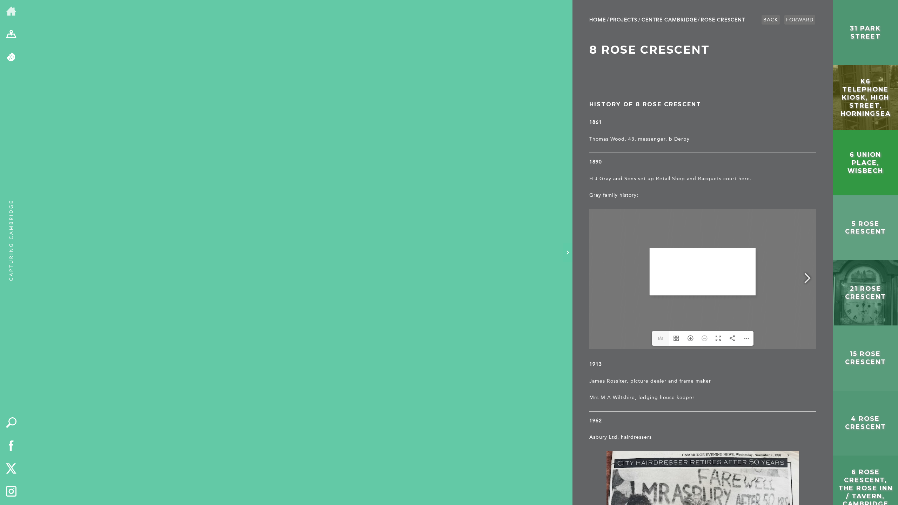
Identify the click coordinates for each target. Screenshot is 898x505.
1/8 (660, 338)
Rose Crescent (723, 20)
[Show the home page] (11, 11)
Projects (623, 20)
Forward (799, 20)
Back (770, 20)
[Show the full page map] (11, 34)
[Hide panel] (567, 252)
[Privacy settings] (11, 57)
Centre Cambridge (669, 20)
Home (597, 20)
